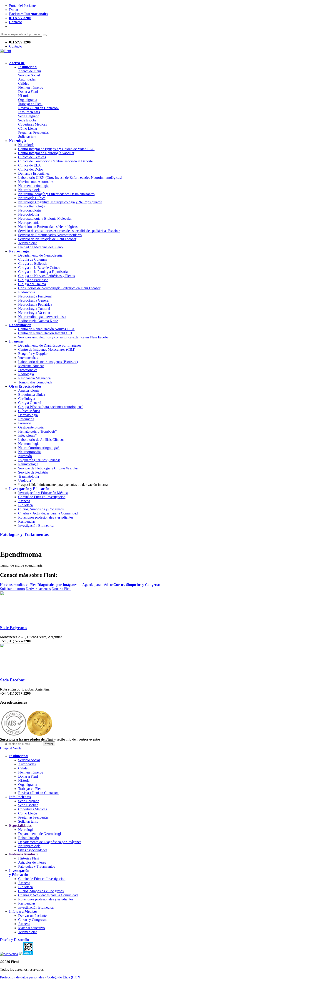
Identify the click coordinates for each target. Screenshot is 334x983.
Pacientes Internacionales (28, 14)
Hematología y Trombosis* (37, 431)
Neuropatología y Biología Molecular (45, 218)
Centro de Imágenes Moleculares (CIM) (46, 349)
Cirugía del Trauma (32, 284)
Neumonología (29, 444)
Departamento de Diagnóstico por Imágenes (49, 345)
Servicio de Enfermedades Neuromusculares (50, 235)
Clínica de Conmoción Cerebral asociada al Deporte (55, 161)
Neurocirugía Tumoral (34, 308)
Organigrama (27, 100)
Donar (13, 10)
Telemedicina (27, 243)
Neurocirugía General (33, 300)
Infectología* (27, 435)
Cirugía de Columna (32, 259)
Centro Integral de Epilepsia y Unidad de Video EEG (56, 149)
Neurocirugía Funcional (35, 296)
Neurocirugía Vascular (34, 313)
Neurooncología (29, 210)
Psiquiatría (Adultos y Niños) (39, 460)
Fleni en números (30, 87)
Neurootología (28, 214)
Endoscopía (26, 292)
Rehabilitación (28, 838)
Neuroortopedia (29, 452)
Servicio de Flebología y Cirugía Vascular (48, 468)
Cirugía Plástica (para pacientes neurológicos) (50, 407)
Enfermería (26, 419)
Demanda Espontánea (34, 173)
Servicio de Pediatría (33, 472)
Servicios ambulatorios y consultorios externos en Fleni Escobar (64, 337)
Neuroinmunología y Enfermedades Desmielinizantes (56, 194)
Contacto (15, 22)
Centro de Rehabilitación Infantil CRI (45, 333)
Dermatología (28, 415)
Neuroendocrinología (33, 186)
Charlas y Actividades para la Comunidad (48, 513)
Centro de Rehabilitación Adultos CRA (46, 329)
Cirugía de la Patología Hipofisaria (43, 272)
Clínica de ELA (29, 165)
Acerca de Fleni (29, 71)
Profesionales (27, 370)
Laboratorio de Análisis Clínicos (41, 439)
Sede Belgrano (28, 116)
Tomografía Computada (35, 382)
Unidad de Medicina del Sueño (40, 247)
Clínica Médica (29, 411)
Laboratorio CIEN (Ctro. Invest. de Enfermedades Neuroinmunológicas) (70, 177)
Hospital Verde (10, 748)
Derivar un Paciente (32, 915)
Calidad (23, 83)
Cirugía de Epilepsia (32, 263)
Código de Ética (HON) (64, 977)
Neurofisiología (29, 190)
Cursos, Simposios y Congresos (41, 509)
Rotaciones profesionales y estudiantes (45, 517)
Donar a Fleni (28, 91)
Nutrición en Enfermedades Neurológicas (47, 227)
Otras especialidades (32, 850)
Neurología (26, 145)
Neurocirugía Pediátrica (35, 304)
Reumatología (28, 464)
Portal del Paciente (22, 6)
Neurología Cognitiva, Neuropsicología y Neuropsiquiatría (60, 202)
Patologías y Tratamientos (24, 534)
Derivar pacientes (38, 589)
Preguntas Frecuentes (33, 132)
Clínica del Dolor (30, 169)
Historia (24, 96)
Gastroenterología (31, 427)
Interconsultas (28, 358)
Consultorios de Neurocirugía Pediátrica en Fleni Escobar (59, 288)
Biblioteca (25, 505)
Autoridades (27, 79)
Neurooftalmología (31, 206)
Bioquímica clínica (31, 394)
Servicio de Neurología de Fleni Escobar (47, 239)
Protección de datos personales (22, 977)
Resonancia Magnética (34, 378)
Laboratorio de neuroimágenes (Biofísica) (48, 362)
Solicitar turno (28, 137)
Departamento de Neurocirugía (40, 255)
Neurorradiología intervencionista (42, 317)
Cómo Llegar (27, 128)
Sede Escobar (28, 120)
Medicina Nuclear (31, 366)
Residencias (26, 521)
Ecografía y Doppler (32, 353)
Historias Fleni (28, 858)
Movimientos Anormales (35, 182)
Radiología (26, 374)
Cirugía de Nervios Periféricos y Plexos (46, 276)
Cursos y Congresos (32, 920)
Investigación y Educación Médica (43, 493)
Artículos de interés (32, 862)
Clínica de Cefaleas (32, 157)
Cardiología (26, 399)
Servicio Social (29, 75)
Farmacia (24, 423)
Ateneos (24, 501)
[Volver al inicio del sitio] (5, 51)
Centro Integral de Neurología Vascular (46, 153)
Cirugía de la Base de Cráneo (39, 268)
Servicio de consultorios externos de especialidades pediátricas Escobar (69, 231)
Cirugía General (29, 403)
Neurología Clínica (31, 198)
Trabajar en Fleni (30, 104)
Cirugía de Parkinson (33, 280)
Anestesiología (28, 390)
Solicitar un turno (12, 589)
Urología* (25, 480)
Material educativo (31, 928)
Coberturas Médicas (32, 124)
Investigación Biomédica (36, 525)
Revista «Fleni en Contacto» (38, 108)
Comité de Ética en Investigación (41, 497)
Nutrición (25, 456)
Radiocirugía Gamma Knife (38, 321)
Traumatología (28, 476)
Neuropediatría (29, 222)
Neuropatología (29, 846)
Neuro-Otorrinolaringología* (39, 448)
